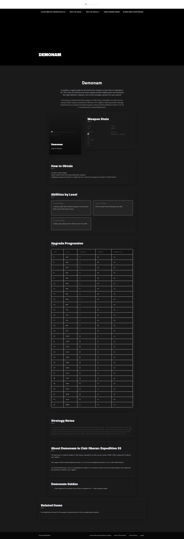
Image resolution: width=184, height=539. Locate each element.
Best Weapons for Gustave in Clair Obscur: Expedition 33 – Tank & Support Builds (81, 488)
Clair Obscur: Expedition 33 (53, 12)
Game (142, 535)
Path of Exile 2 (92, 12)
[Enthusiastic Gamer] (92, 4)
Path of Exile (75, 12)
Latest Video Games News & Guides (100, 535)
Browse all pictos (72, 512)
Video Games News (112, 12)
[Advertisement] (92, 37)
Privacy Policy (133, 535)
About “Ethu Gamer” (120, 535)
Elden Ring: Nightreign (133, 12)
